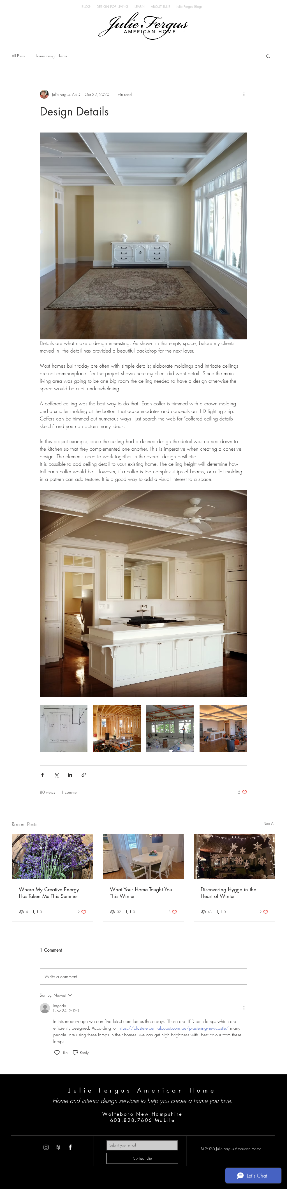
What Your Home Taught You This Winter (141, 892)
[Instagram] (46, 1147)
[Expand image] (63, 728)
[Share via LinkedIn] (70, 774)
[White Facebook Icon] (70, 1147)
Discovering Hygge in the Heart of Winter (228, 892)
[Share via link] (83, 774)
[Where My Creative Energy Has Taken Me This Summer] (52, 856)
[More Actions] (243, 1008)
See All (269, 823)
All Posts (18, 55)
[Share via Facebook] (42, 774)
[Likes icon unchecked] (57, 1052)
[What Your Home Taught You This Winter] (143, 856)
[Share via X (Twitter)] (56, 774)
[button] (268, 56)
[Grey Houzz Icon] (58, 1147)
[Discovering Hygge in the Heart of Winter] (234, 856)
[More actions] (243, 94)
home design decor (51, 55)
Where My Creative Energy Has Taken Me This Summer (49, 892)
